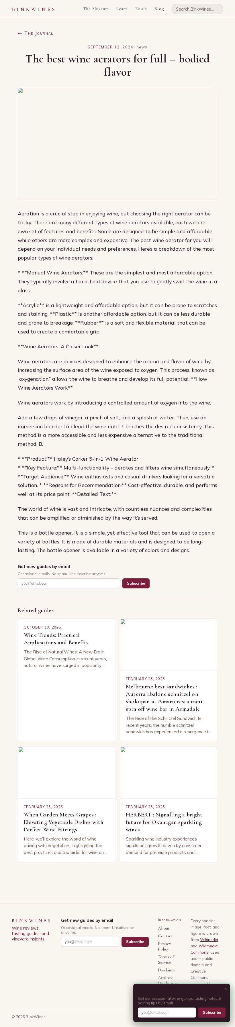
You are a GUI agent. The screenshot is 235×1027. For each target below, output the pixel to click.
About (164, 928)
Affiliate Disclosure (167, 980)
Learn (122, 8)
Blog (159, 8)
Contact (165, 936)
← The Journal (35, 33)
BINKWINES (34, 9)
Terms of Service (166, 959)
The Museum (96, 8)
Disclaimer (167, 970)
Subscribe (136, 583)
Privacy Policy (164, 946)
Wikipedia (209, 939)
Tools (141, 8)
